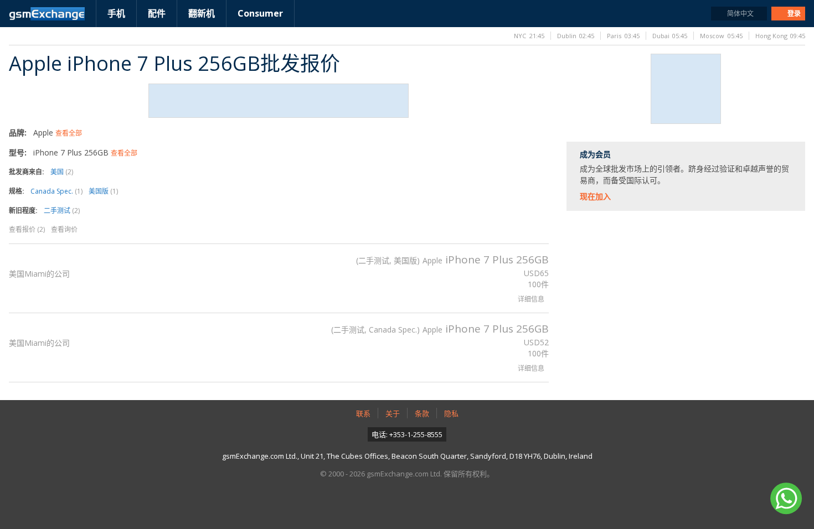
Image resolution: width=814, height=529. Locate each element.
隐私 (451, 413)
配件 (157, 13)
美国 (61, 172)
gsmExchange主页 (47, 13)
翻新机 (201, 13)
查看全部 (68, 133)
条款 (422, 413)
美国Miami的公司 (39, 273)
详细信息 (531, 299)
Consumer (260, 13)
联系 (363, 413)
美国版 (103, 191)
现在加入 (595, 196)
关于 (392, 413)
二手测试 (62, 210)
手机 (116, 13)
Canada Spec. (56, 191)
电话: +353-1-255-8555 (407, 434)
